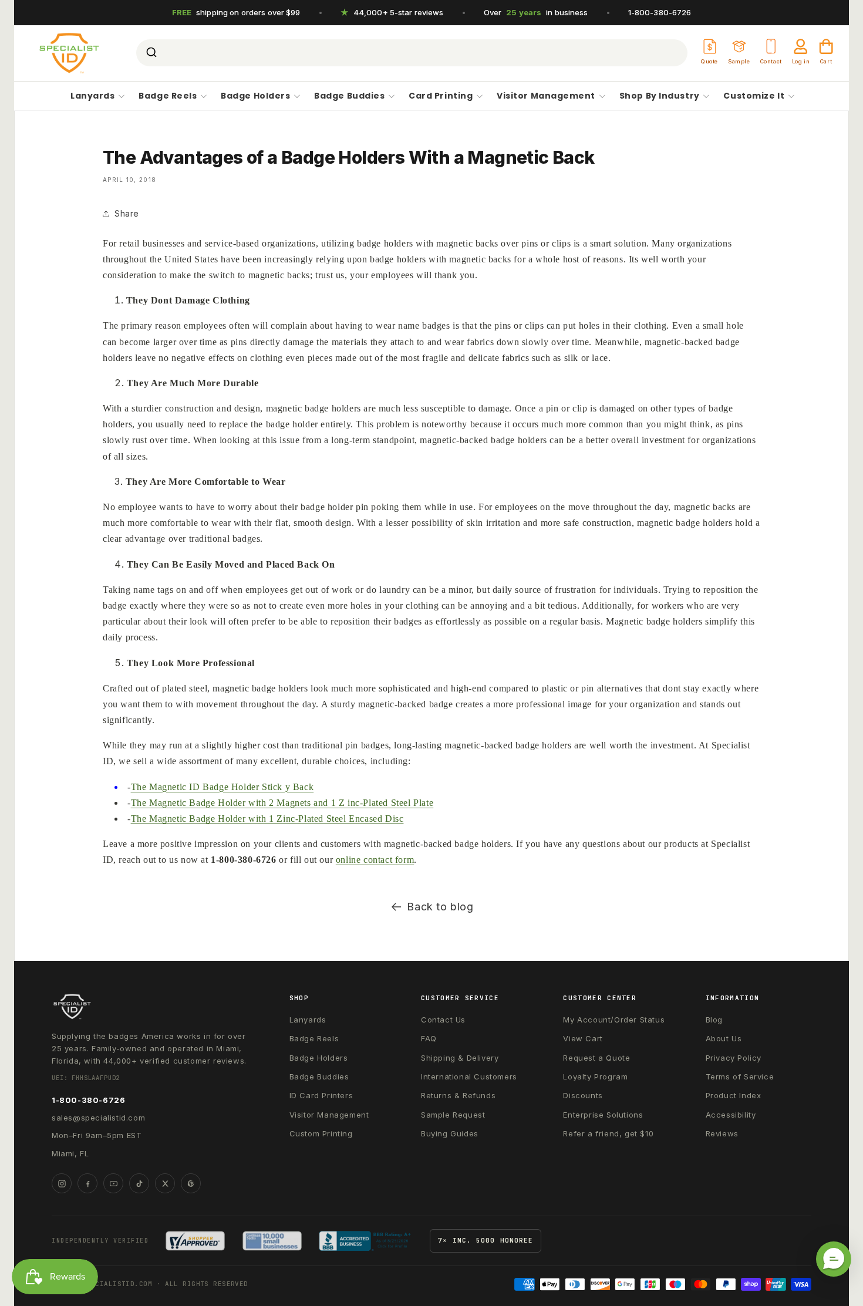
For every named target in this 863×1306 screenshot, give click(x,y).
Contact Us (443, 1019)
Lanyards (92, 96)
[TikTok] (139, 1183)
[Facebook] (87, 1183)
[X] (165, 1183)
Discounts (582, 1095)
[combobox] (411, 52)
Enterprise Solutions (603, 1114)
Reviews (722, 1133)
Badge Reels (168, 96)
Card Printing (441, 96)
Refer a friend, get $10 (608, 1133)
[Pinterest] (191, 1183)
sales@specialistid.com (98, 1117)
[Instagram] (62, 1183)
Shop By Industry (659, 96)
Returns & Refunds (458, 1095)
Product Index (733, 1095)
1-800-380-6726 (660, 12)
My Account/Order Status (614, 1019)
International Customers (469, 1076)
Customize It (753, 96)
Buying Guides (449, 1133)
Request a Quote (596, 1057)
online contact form (375, 860)
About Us (724, 1038)
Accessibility (731, 1114)
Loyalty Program (595, 1076)
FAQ (429, 1038)
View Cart (582, 1038)
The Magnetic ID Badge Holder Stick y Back (222, 787)
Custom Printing (321, 1133)
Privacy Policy (733, 1057)
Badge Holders (255, 96)
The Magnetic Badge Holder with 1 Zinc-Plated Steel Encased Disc (267, 819)
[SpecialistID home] (151, 1007)
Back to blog (440, 906)
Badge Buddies (349, 96)
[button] (833, 1259)
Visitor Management (546, 96)
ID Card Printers (321, 1095)
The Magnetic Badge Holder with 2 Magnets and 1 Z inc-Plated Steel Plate (282, 803)
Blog (714, 1019)
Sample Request (453, 1114)
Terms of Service (740, 1076)
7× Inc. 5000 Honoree (485, 1240)
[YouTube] (113, 1183)
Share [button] (126, 213)
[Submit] (150, 53)
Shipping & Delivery (459, 1057)
